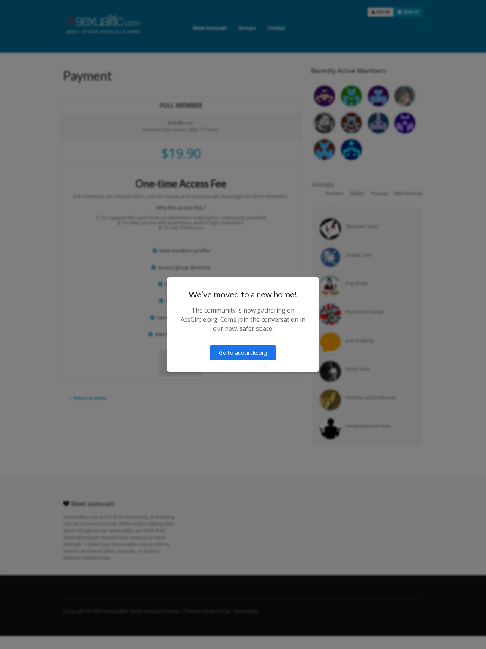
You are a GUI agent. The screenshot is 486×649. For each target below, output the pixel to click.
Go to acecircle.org (243, 352)
